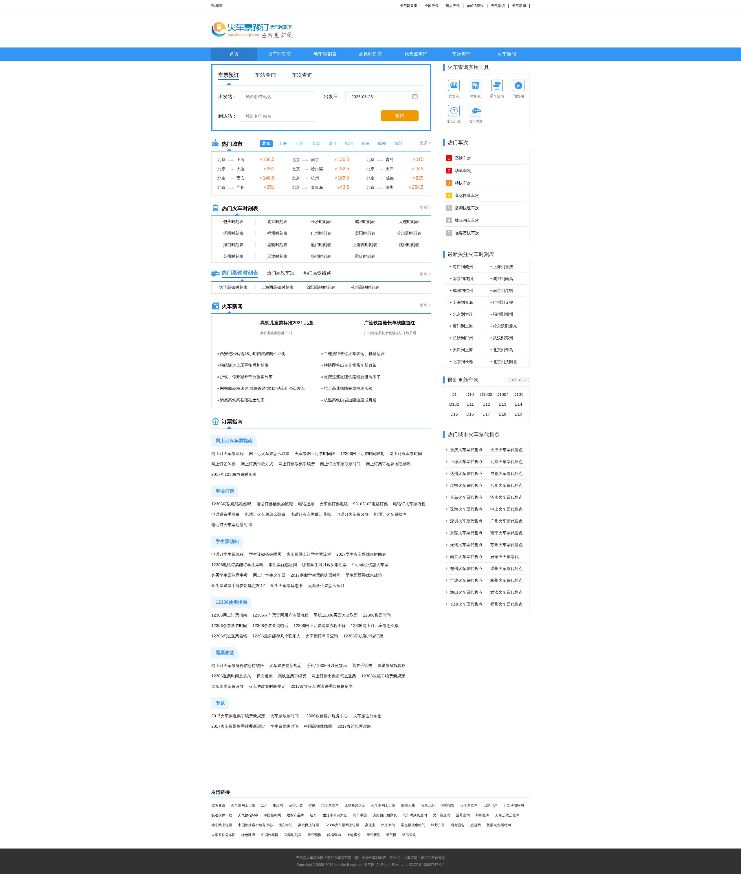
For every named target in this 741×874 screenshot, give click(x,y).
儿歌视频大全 (354, 805)
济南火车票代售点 (506, 497)
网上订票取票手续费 (296, 464)
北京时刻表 (277, 221)
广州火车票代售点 (506, 521)
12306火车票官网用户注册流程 (280, 615)
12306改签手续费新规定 (383, 676)
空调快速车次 (463, 208)
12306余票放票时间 (229, 625)
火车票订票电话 (334, 504)
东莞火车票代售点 (466, 533)
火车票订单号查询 (322, 636)
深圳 (398, 143)
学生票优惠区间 (283, 564)
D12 (486, 404)
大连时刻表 (409, 221)
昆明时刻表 (277, 244)
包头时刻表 (233, 221)
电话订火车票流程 (409, 504)
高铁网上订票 (308, 825)
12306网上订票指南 (229, 615)
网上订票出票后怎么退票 (333, 676)
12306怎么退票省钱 (229, 636)
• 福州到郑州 (501, 314)
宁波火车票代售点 (466, 580)
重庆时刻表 (365, 256)
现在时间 (285, 825)
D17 (486, 414)
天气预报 (314, 835)
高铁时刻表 (370, 54)
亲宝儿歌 (296, 805)
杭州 (349, 143)
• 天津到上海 (461, 350)
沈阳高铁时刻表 (321, 287)
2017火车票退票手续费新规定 (238, 716)
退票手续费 (362, 665)
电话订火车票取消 (390, 514)
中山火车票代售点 (506, 509)
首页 (234, 54)
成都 (382, 143)
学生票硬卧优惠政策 (364, 575)
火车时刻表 (279, 54)
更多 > (425, 142)
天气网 (391, 835)
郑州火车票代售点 (466, 568)
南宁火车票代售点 (506, 533)
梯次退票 (264, 676)
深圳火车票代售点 (466, 521)
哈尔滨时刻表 (409, 233)
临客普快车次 (463, 233)
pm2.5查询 (475, 6)
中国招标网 (272, 815)
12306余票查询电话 (270, 625)
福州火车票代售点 (506, 604)
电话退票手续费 (225, 514)
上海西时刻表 (365, 244)
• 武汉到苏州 (501, 338)
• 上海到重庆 (501, 266)
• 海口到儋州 (461, 266)
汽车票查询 (330, 805)
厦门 (332, 143)
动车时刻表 (325, 54)
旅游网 (475, 825)
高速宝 (370, 825)
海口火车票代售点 (466, 592)
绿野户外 (438, 825)
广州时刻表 (321, 233)
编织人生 (408, 805)
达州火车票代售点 (466, 473)
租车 (313, 815)
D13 (502, 404)
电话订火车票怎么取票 (265, 514)
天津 (316, 143)
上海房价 (354, 835)
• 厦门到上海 (461, 326)
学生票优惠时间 (284, 726)
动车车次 (459, 170)
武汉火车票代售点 (506, 592)
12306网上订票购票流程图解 (320, 625)
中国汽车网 (269, 835)
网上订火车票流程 (227, 453)
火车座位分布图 (367, 716)
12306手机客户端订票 (363, 636)
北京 (266, 143)
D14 (518, 404)
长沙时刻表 (321, 221)
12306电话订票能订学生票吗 (237, 564)
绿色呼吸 (248, 835)
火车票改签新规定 (285, 665)
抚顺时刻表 (233, 233)
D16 (470, 414)
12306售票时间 (377, 615)
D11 (470, 404)
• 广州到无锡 (501, 302)
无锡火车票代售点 (466, 544)
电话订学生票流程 (227, 554)
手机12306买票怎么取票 (336, 615)
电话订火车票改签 (352, 514)
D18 (502, 414)
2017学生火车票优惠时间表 (361, 554)
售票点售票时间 (499, 825)
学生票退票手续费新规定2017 (238, 585)
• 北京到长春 (461, 361)
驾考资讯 (218, 805)
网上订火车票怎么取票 (269, 453)
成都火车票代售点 (506, 473)
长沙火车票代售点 (466, 604)
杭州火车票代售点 (506, 580)
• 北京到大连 (461, 314)
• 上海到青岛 (461, 302)
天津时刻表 (277, 256)
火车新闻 (507, 54)
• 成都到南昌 (501, 278)
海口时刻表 (233, 244)
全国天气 (432, 6)
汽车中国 (360, 815)
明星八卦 (428, 805)
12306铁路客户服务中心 (326, 716)
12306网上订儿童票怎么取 (375, 625)
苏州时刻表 (233, 256)
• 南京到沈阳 (461, 278)
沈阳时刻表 (409, 244)
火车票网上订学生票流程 (309, 554)
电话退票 (306, 504)
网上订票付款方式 (257, 464)
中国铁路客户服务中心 (255, 825)
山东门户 (490, 805)
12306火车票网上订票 (342, 825)
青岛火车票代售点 (466, 497)
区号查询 (463, 815)
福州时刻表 (277, 233)
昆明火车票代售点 (466, 485)
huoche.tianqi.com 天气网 (354, 865)
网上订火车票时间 (406, 453)
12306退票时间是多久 (231, 676)
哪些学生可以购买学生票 (324, 564)
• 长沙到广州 (461, 338)
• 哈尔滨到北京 (503, 326)
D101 (518, 394)
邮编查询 (482, 815)
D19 (518, 414)
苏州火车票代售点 (506, 544)
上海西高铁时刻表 (277, 287)
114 (264, 805)
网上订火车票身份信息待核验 (237, 665)
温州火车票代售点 (506, 568)
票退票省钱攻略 (391, 665)
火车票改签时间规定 (267, 686)
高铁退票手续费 (292, 676)
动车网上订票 (221, 825)
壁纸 (312, 805)
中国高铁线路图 (318, 726)
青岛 (365, 143)
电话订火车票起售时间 (231, 524)
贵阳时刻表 (365, 233)
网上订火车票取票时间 (340, 464)
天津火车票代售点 (506, 449)
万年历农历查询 (507, 815)
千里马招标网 (513, 805)
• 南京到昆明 (501, 290)
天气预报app (248, 815)
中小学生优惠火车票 (370, 564)
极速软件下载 (221, 815)
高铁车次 (459, 158)
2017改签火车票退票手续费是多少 (322, 686)
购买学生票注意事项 (229, 575)
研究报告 (447, 805)
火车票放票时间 (284, 716)
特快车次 (459, 183)
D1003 (486, 394)
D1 (454, 394)
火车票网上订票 (243, 805)
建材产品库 (295, 815)
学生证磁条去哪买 (265, 554)
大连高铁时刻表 (233, 287)
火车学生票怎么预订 (326, 585)
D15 (454, 414)
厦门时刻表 (321, 244)
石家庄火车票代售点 (508, 556)
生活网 (278, 805)
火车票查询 (469, 805)
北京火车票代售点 (506, 461)
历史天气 (453, 6)
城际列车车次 (463, 220)
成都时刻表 (365, 221)
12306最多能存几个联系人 (276, 636)
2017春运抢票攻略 (354, 726)
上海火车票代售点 (466, 461)
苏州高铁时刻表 (365, 287)
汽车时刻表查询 (415, 815)
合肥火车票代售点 (506, 485)
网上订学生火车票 (269, 575)
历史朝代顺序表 (385, 815)
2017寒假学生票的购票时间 (315, 575)
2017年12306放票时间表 (233, 474)
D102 (454, 404)
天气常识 (498, 6)
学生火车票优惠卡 (286, 585)
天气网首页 (408, 6)
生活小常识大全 (335, 815)
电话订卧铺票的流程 (274, 504)
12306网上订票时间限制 (362, 453)
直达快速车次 (463, 195)
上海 (283, 143)
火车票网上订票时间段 (315, 453)
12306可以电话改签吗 (231, 504)
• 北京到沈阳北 (503, 361)
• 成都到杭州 (461, 290)
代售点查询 (416, 54)
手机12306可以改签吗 (327, 665)
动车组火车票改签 (227, 686)
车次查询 (461, 54)
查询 (399, 116)
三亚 (299, 143)
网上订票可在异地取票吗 (388, 464)
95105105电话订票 (370, 504)
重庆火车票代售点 (466, 449)
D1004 (502, 394)
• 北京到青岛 (501, 350)
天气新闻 (519, 6)
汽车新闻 (388, 825)
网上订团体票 (223, 464)
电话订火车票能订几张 (311, 514)
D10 (470, 394)
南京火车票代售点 (466, 556)
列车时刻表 (293, 835)
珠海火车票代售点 (466, 509)
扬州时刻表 (321, 256)
